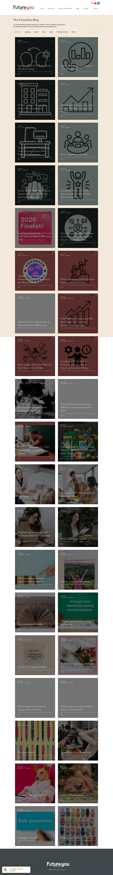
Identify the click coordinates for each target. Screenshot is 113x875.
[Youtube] (95, 3)
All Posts (18, 32)
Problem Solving (62, 32)
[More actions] (52, 41)
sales (43, 32)
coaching (27, 32)
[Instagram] (92, 3)
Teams (51, 32)
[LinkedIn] (98, 3)
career (36, 32)
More (73, 32)
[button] (96, 32)
